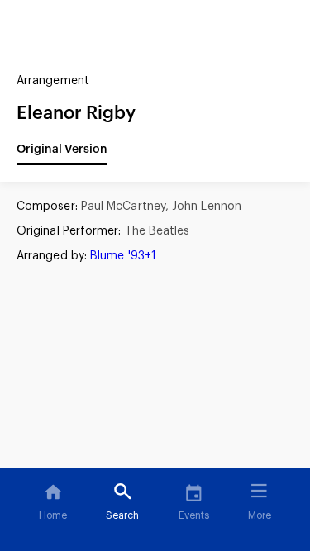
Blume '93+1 (123, 256)
